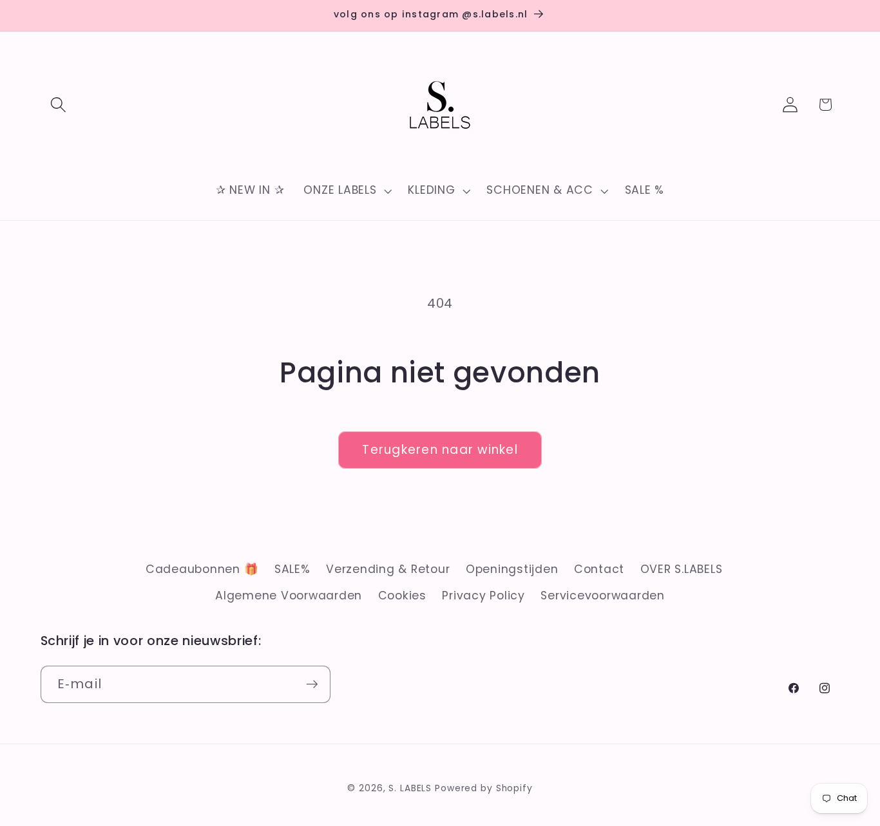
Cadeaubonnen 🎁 (202, 569)
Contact (599, 569)
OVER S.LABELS (681, 569)
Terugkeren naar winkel (440, 449)
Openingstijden (512, 569)
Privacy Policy (483, 595)
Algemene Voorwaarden (288, 595)
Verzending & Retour (388, 569)
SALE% (292, 569)
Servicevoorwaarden (602, 595)
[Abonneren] (312, 684)
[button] (58, 104)
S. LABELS (410, 788)
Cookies (402, 595)
